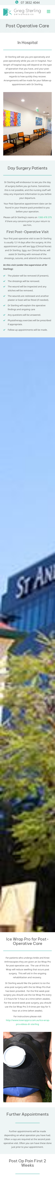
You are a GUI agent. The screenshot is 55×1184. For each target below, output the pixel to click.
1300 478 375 (45, 217)
